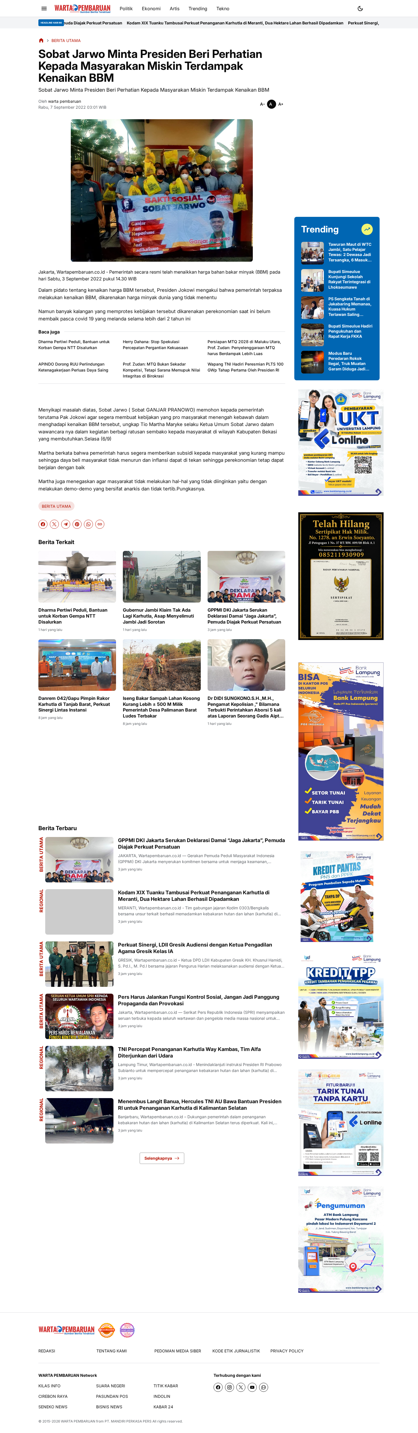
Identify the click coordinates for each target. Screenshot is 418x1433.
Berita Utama (41, 958)
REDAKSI (46, 1350)
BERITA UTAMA (56, 506)
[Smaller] (262, 104)
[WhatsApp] (88, 524)
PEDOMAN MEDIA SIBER (177, 1350)
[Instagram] (229, 1387)
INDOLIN (162, 1396)
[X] (54, 524)
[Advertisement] (161, 775)
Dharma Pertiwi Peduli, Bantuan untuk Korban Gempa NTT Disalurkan (74, 344)
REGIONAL (41, 900)
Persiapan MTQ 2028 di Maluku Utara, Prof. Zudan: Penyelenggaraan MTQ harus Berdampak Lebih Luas (244, 347)
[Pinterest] (77, 524)
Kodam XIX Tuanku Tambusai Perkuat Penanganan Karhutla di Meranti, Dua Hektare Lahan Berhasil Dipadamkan (142, 22)
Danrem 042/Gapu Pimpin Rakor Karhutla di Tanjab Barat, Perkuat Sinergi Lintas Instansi (74, 704)
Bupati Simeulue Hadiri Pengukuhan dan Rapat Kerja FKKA (350, 331)
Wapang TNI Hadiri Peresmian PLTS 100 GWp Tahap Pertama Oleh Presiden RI (246, 367)
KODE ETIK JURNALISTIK (236, 1350)
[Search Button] (374, 8)
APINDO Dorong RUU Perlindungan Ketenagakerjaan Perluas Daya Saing (73, 367)
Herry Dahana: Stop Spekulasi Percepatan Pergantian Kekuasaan (155, 344)
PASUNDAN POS (112, 1396)
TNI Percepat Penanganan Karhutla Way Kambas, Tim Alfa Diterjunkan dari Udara (189, 1052)
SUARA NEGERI (110, 1385)
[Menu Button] (44, 8)
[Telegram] (65, 524)
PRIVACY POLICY (287, 1350)
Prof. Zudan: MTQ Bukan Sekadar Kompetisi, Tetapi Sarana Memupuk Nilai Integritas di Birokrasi (161, 370)
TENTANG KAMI (111, 1350)
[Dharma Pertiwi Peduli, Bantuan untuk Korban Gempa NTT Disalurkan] (77, 577)
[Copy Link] (99, 524)
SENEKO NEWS (52, 1406)
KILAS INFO (49, 1385)
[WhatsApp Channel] (263, 1387)
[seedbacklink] (106, 1330)
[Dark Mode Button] (360, 8)
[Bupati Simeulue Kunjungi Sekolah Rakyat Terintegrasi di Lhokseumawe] (312, 280)
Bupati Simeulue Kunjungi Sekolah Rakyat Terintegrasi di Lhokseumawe (349, 279)
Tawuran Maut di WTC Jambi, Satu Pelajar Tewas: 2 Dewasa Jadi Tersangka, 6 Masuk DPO (349, 252)
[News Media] (127, 1330)
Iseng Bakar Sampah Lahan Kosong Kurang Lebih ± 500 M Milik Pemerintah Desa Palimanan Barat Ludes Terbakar (161, 707)
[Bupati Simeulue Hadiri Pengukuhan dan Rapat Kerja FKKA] (312, 335)
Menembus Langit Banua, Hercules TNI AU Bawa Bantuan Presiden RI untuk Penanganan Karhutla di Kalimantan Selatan (200, 1104)
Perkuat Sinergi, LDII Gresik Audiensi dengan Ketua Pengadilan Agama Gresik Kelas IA (195, 948)
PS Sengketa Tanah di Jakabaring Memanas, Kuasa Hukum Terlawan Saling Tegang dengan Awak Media (350, 306)
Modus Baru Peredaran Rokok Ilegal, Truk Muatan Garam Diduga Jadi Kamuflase (347, 361)
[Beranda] (41, 40)
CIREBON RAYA (53, 1396)
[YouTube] (252, 1387)
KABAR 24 (163, 1406)
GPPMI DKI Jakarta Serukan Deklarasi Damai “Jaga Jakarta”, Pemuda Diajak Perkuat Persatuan (244, 616)
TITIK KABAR (166, 1385)
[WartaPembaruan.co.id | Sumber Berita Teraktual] (82, 8)
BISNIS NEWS (109, 1406)
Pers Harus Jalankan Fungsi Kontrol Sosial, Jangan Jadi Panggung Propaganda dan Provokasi (198, 1000)
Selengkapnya (158, 1158)
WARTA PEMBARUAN (78, 1421)
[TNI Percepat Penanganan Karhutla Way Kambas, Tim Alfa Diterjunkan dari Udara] (79, 1068)
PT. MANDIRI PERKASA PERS (128, 1421)
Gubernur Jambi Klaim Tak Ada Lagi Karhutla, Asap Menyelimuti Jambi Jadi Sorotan (158, 616)
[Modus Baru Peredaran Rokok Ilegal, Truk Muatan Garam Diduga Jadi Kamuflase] (312, 362)
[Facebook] (42, 524)
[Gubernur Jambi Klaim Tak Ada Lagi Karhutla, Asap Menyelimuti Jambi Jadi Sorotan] (161, 577)
